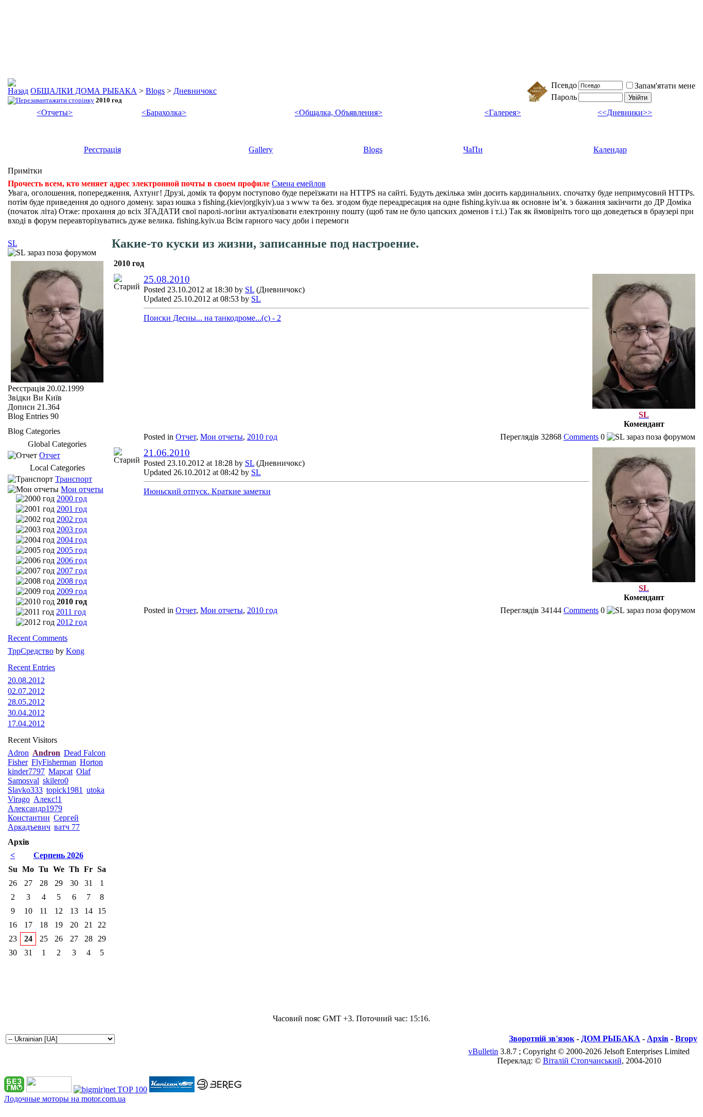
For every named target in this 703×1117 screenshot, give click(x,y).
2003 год (72, 529)
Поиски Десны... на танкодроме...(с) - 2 (212, 317)
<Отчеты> (55, 112)
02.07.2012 (26, 691)
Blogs (155, 90)
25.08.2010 (167, 279)
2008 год (72, 581)
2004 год (72, 539)
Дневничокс (195, 90)
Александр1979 (35, 808)
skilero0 (55, 780)
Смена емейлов (299, 183)
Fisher (18, 762)
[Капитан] (172, 1089)
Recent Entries (31, 667)
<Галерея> (502, 112)
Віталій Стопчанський (582, 1060)
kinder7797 (26, 771)
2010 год (262, 436)
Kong (75, 651)
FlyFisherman (53, 762)
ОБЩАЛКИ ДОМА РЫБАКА (83, 90)
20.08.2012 (26, 680)
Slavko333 (25, 790)
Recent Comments (37, 638)
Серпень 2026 (58, 855)
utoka (95, 790)
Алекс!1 (47, 799)
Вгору (686, 1038)
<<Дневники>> (624, 112)
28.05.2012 (26, 701)
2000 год (72, 498)
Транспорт (73, 479)
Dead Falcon (85, 752)
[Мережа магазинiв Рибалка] (219, 1089)
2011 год (71, 611)
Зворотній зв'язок (541, 1038)
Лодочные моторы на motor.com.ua (65, 1098)
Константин (29, 817)
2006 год (72, 560)
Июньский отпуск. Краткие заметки (207, 491)
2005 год (72, 550)
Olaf (83, 771)
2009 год (72, 591)
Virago (19, 799)
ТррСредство (31, 651)
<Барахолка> (164, 112)
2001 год (72, 508)
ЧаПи (473, 149)
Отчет (185, 436)
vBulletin (483, 1051)
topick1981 (64, 790)
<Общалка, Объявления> (338, 112)
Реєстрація (102, 149)
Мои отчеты (221, 436)
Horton (91, 762)
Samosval (23, 780)
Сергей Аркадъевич (43, 822)
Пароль (564, 97)
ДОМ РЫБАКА (610, 1038)
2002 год (72, 519)
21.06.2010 (167, 452)
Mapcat (60, 771)
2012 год (72, 622)
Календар (610, 149)
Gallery (261, 149)
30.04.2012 (26, 712)
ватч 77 (67, 827)
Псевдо (564, 85)
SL (249, 289)
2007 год (72, 570)
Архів (658, 1038)
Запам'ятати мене (665, 85)
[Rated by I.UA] (49, 1089)
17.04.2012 (26, 723)
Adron (18, 752)
